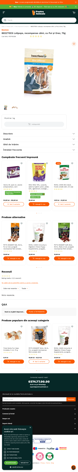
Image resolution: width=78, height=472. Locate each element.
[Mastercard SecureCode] (63, 448)
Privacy (43, 463)
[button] (39, 133)
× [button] (30, 427)
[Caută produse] (5, 20)
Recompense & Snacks (22, 26)
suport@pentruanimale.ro (39, 387)
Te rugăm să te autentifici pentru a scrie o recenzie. (20, 283)
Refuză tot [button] (25, 463)
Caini (3, 26)
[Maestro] (39, 448)
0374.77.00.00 (39, 381)
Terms (48, 463)
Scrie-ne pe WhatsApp (38, 384)
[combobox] (39, 20)
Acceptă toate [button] (11, 463)
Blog (52, 463)
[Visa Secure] (57, 448)
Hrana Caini (9, 26)
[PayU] (50, 448)
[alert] (17, 447)
